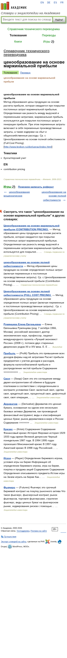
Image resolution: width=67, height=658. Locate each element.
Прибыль (10, 353)
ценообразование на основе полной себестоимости (54, 196)
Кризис (8, 429)
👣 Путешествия (8, 536)
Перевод (25, 72)
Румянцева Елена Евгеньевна (22, 324)
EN (42, 2)
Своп (7, 378)
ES (55, 2)
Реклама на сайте (39, 531)
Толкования (18, 35)
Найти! (59, 19)
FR (61, 2)
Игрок (7, 458)
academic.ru (14, 6)
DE (48, 2)
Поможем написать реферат (36, 186)
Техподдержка (23, 531)
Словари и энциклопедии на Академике (30, 13)
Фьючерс (9, 487)
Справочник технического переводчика (34, 29)
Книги (18, 41)
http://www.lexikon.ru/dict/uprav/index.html (28, 146)
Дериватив (11, 403)
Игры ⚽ (48, 41)
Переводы (49, 35)
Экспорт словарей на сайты (13, 541)
